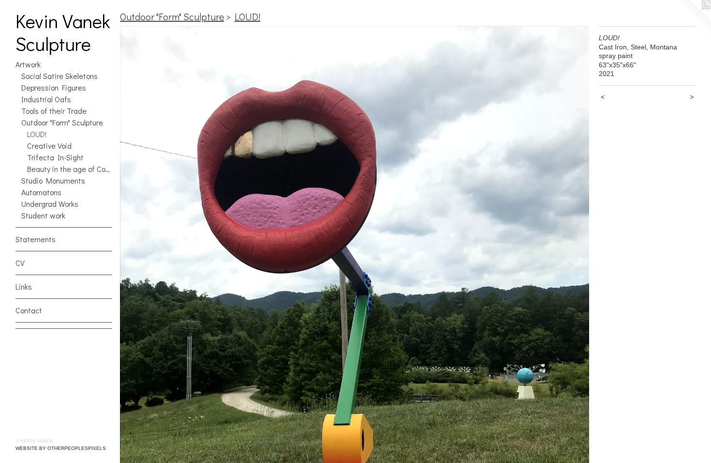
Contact (28, 310)
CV (20, 263)
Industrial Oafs (46, 99)
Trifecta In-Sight (55, 157)
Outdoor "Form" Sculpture (62, 122)
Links (23, 286)
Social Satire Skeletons (59, 76)
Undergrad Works (49, 204)
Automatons (41, 192)
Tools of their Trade (54, 111)
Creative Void (49, 145)
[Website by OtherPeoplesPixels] (691, 19)
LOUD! (37, 134)
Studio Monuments (53, 180)
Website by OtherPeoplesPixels (60, 448)
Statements (35, 239)
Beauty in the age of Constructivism (69, 169)
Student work (43, 215)
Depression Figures (53, 87)
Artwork (28, 64)
